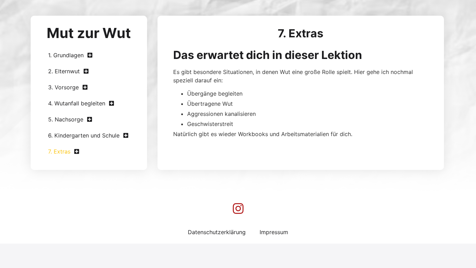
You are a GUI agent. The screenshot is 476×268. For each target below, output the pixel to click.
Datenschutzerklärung (217, 232)
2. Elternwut (64, 71)
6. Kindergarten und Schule (84, 135)
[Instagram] (238, 208)
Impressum (274, 232)
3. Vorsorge (63, 87)
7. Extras (59, 151)
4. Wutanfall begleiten (76, 103)
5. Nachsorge (65, 119)
